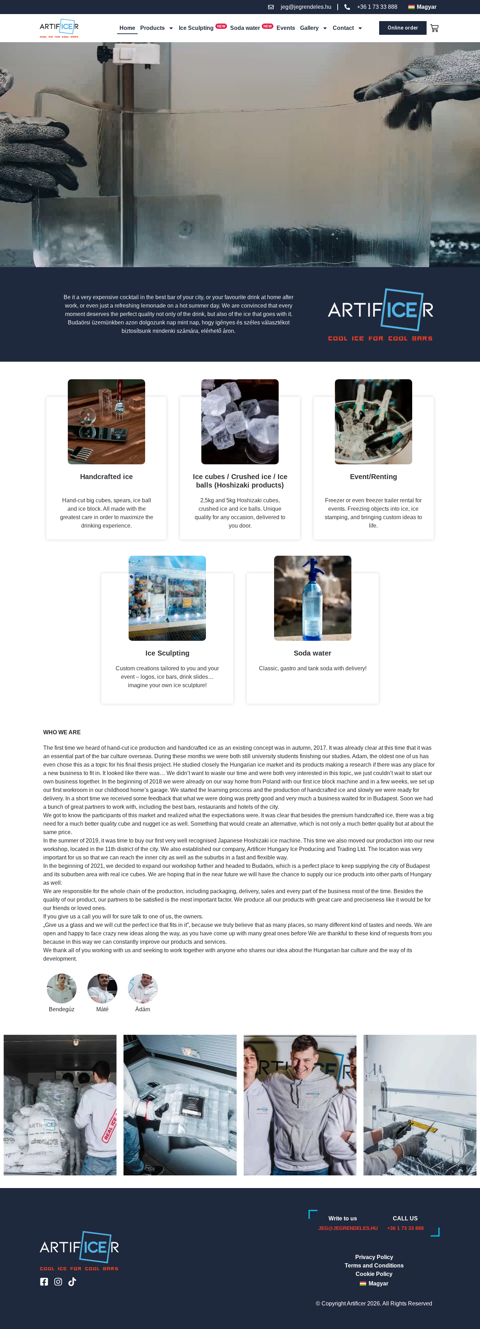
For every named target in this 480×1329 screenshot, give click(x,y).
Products (152, 28)
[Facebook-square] (44, 1281)
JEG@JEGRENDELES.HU (348, 1228)
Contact (343, 28)
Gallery (309, 28)
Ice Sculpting (196, 28)
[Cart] (433, 28)
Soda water (245, 28)
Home (127, 28)
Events (286, 28)
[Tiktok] (72, 1281)
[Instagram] (58, 1281)
